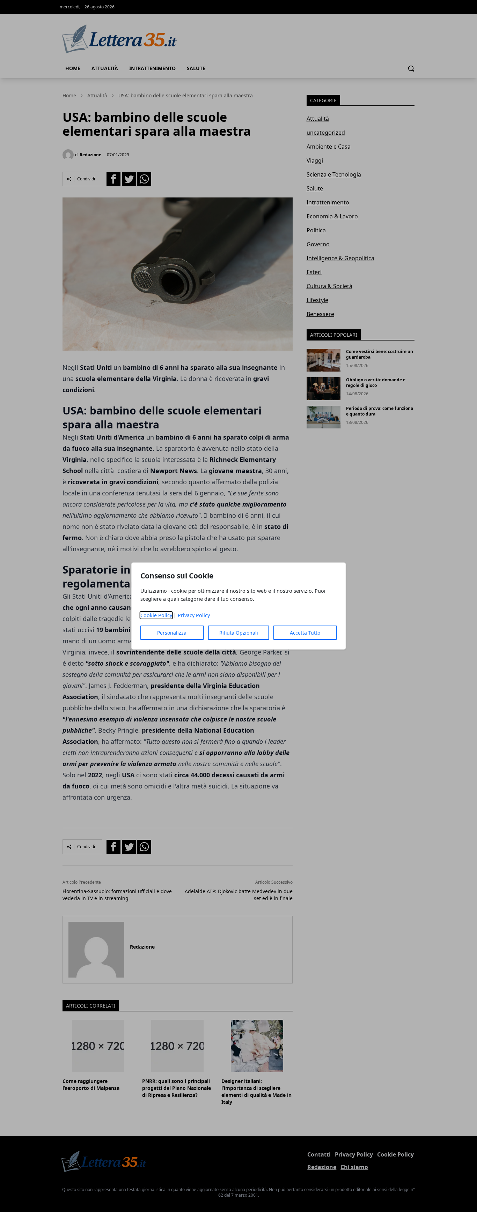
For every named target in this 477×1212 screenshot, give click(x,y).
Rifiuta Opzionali (238, 632)
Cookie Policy (156, 615)
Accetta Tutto (305, 632)
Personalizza (171, 632)
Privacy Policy (194, 615)
